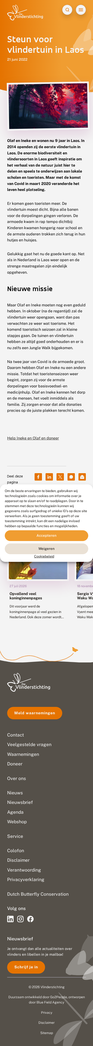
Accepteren (46, 535)
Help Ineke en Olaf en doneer (33, 438)
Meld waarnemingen (34, 713)
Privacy (46, 1012)
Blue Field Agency (50, 1002)
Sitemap (46, 1033)
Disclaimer (46, 1022)
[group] (38, 576)
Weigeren (46, 549)
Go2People (58, 997)
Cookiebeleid (44, 556)
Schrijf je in (26, 967)
